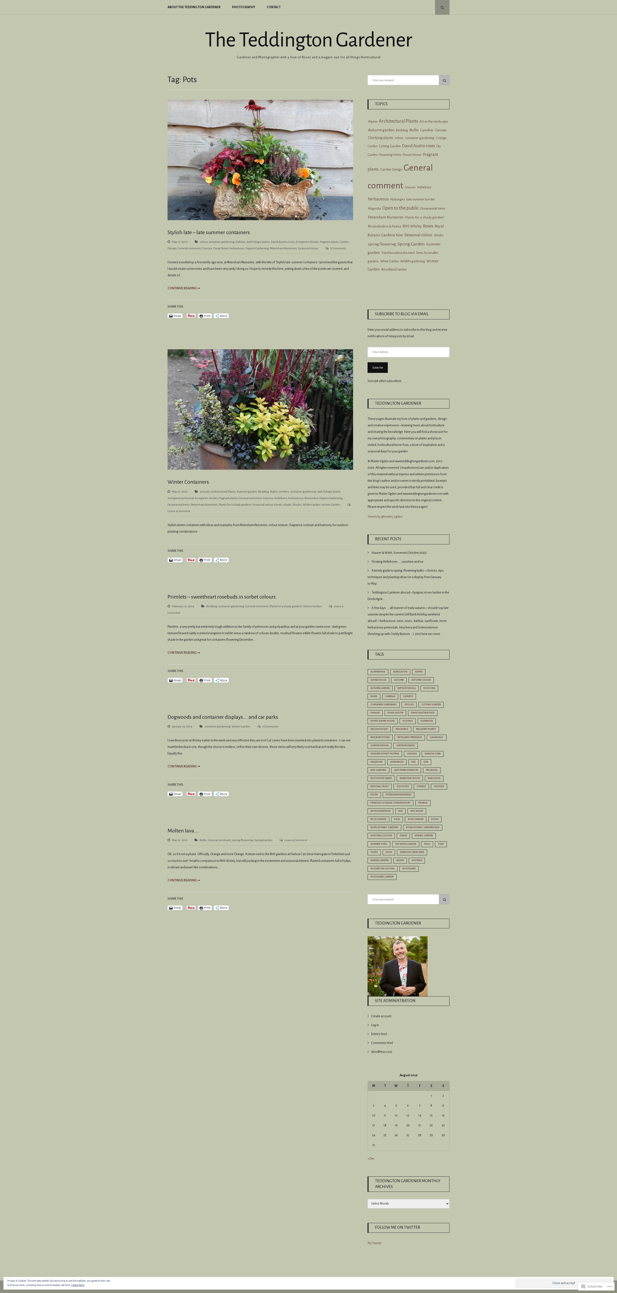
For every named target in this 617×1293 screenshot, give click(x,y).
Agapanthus (377, 672)
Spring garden (424, 835)
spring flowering (242, 840)
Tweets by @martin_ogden (385, 516)
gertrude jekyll (405, 745)
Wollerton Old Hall (382, 868)
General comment (189, 248)
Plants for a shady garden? (235, 504)
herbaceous (236, 248)
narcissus (434, 778)
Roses (428, 226)
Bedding (263, 491)
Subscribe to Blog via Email (402, 314)
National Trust (379, 786)
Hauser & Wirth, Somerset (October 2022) (399, 552)
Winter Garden (331, 504)
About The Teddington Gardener (194, 7)
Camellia (390, 696)
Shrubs (297, 504)
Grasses (207, 248)
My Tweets (375, 1243)
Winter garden (379, 860)
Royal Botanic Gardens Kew (422, 827)
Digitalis (407, 721)
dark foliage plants (258, 242)
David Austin (395, 713)
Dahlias (240, 242)
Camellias (426, 130)
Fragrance (402, 729)
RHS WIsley (412, 226)
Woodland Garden (394, 269)
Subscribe (377, 367)
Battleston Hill (406, 688)
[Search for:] (408, 80)
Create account (381, 1016)
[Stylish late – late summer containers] (260, 219)
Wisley (400, 860)
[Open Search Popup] (442, 7)
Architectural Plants (223, 491)
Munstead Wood (410, 778)
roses (435, 819)
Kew (425, 762)
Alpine (372, 121)
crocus (409, 704)
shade (287, 504)
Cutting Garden (390, 146)
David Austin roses (283, 242)
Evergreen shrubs (307, 242)
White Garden (311, 504)
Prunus (423, 803)
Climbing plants (380, 138)
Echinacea (427, 721)
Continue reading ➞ (184, 288)
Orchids (439, 786)
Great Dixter (220, 248)
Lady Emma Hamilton (406, 770)
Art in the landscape (434, 121)
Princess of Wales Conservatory (390, 803)
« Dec (371, 1158)
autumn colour (421, 680)
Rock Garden (378, 819)
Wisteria (417, 860)
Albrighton (400, 672)
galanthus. (437, 737)
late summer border (420, 199)
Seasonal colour (308, 248)
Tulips (374, 852)
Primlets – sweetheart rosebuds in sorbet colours (222, 597)
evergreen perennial (181, 498)
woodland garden (382, 877)
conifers (284, 491)
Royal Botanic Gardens (384, 827)
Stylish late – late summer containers (209, 232)
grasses (412, 753)
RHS (400, 811)
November (311, 498)
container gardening (222, 242)
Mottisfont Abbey (381, 778)
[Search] (444, 80)
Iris (413, 762)
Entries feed (379, 1034)
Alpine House (378, 680)
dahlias (375, 713)
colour (204, 242)
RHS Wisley (416, 811)
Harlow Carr (433, 753)
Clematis (441, 130)
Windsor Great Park (412, 852)
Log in (375, 1025)
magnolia (432, 770)
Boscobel (429, 688)
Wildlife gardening (412, 261)
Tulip (441, 844)
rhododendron (380, 811)
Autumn (399, 680)
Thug (427, 844)
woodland (409, 868)
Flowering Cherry (390, 155)
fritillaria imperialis (409, 737)
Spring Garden (263, 840)
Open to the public (400, 208)
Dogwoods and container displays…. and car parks (223, 717)
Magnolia (374, 208)
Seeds (278, 504)
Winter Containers (188, 482)
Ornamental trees (179, 504)
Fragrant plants (329, 242)
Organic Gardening (257, 248)
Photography (243, 7)
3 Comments (338, 248)
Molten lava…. (183, 831)
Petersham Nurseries (283, 248)
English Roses (379, 729)
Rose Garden (415, 819)
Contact (274, 7)
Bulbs (273, 491)
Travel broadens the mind (398, 253)
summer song (378, 844)
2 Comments (270, 726)
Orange (421, 786)
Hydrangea (397, 199)
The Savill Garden (405, 844)
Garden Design (391, 169)
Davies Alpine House (382, 721)
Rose (397, 819)
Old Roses (402, 786)
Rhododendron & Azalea (384, 226)
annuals (205, 491)
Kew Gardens (378, 770)
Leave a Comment (179, 511)
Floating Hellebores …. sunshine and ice (397, 561)
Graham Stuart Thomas (384, 753)
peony (374, 794)
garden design (379, 745)
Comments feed (382, 1043)
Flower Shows (412, 155)
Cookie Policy (78, 1285)
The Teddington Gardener (308, 40)
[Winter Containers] (260, 468)
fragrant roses (380, 737)
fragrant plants (426, 729)
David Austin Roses (423, 713)
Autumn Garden (380, 688)
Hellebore (280, 498)
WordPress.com (381, 1052)
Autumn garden (247, 491)
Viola (389, 852)
